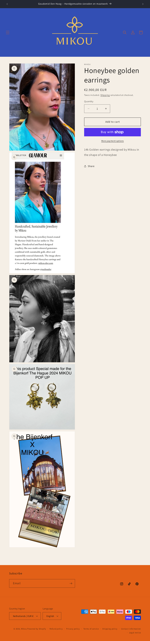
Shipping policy (109, 628)
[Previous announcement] (7, 4)
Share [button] (91, 166)
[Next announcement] (143, 4)
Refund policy (56, 628)
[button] (8, 32)
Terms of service (91, 628)
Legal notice (135, 632)
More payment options (112, 140)
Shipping (105, 95)
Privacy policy (73, 628)
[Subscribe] (71, 583)
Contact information (131, 628)
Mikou (24, 628)
